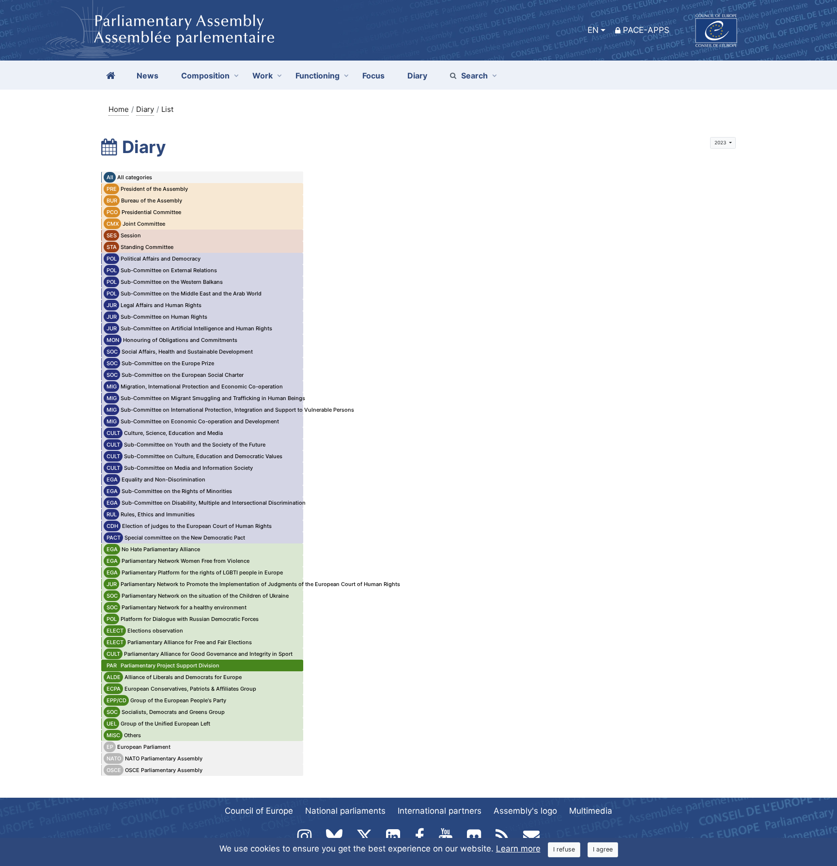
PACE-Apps (646, 30)
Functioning (317, 75)
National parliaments (345, 811)
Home (118, 109)
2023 (721, 142)
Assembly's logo (525, 811)
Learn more (518, 848)
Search (474, 75)
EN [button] (593, 30)
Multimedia (590, 811)
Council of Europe (259, 811)
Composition (205, 75)
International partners (439, 811)
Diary (145, 109)
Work (262, 75)
